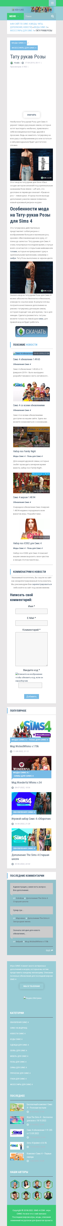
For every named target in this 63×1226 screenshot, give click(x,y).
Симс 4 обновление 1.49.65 (26, 359)
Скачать (31, 115)
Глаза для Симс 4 (18, 1079)
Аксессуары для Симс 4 (24, 48)
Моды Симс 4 (18, 43)
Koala (16, 63)
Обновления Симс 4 (22, 364)
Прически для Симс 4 (20, 1073)
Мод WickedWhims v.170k (24, 746)
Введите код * (31, 670)
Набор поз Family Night (24, 451)
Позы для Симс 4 (35, 456)
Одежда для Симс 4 (19, 1045)
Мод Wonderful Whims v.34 (27, 782)
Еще (48, 950)
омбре (13, 258)
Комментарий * (31, 629)
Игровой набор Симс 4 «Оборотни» (31, 818)
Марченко (20, 918)
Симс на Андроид (18, 1028)
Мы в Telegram (31, 986)
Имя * (31, 606)
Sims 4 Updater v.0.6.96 (37, 1143)
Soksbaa (20, 898)
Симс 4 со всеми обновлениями (29, 405)
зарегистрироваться (42, 584)
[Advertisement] (31, 91)
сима (41, 319)
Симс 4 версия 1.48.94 (24, 497)
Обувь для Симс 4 (18, 1050)
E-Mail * (31, 617)
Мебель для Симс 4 (19, 1056)
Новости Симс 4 (17, 1033)
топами (13, 251)
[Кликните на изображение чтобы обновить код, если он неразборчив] (31, 677)
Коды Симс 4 (16, 1039)
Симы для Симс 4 (23, 776)
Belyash (19, 941)
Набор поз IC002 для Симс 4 (27, 543)
